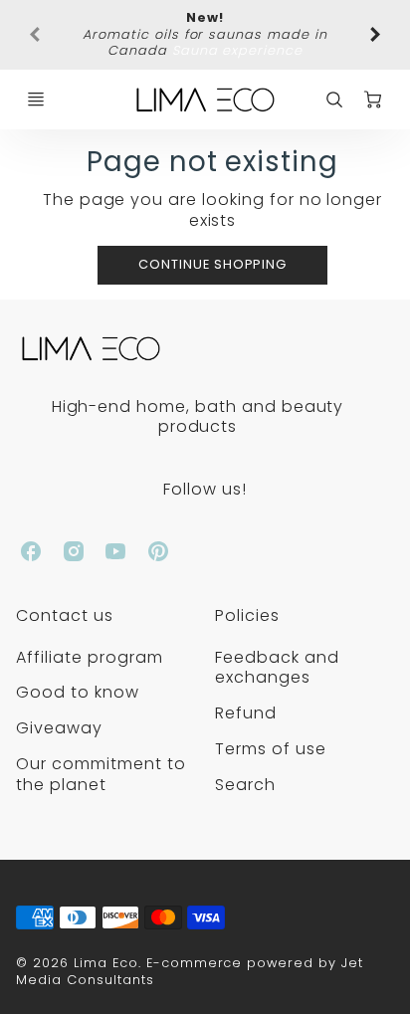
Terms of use (270, 748)
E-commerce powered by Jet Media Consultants (189, 971)
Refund (246, 713)
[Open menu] (36, 99)
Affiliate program (89, 657)
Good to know (77, 692)
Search (245, 784)
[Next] (374, 35)
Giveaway (59, 727)
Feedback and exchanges (277, 668)
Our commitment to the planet (100, 774)
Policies (247, 615)
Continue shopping (212, 264)
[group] (204, 35)
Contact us (64, 615)
